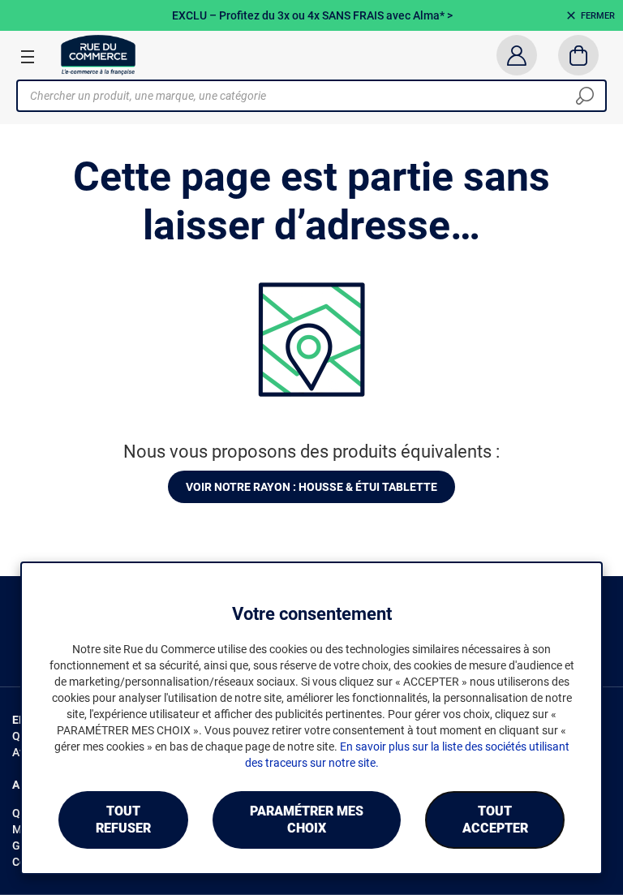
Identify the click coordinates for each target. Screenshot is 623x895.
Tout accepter (495, 819)
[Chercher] (584, 95)
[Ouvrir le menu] (27, 56)
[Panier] (578, 55)
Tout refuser (123, 819)
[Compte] (516, 55)
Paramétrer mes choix (306, 819)
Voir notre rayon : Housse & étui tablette (311, 486)
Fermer (598, 16)
